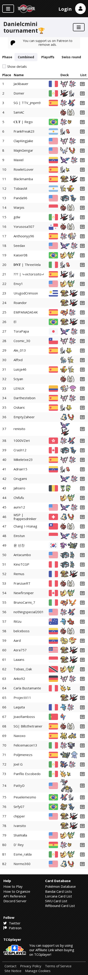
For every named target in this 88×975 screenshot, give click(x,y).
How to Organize (16, 891)
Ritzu (17, 621)
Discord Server (15, 901)
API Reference (14, 896)
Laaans (19, 659)
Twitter (14, 923)
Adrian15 (20, 469)
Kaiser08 (21, 255)
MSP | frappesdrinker (25, 517)
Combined (26, 57)
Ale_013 (20, 350)
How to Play (13, 886)
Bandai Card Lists (58, 891)
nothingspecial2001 (29, 612)
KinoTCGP (21, 564)
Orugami (20, 478)
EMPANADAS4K (26, 312)
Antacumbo (22, 554)
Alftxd (18, 359)
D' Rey (19, 844)
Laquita (19, 707)
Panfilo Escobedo (27, 773)
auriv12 (19, 507)
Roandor (20, 302)
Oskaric (19, 407)
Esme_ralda (23, 854)
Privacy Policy (30, 966)
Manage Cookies (38, 971)
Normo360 (22, 863)
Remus (19, 573)
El (15, 321)
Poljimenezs (23, 754)
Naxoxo (19, 735)
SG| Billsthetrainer (28, 726)
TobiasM (20, 188)
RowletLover (24, 169)
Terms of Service (58, 966)
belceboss (22, 631)
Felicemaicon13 (25, 745)
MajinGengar (23, 150)
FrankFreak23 (24, 131)
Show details (17, 66)
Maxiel (18, 160)
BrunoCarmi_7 (24, 602)
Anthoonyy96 (24, 236)
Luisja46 (20, 369)
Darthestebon (24, 398)
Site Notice (13, 971)
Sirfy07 (19, 806)
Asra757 (20, 650)
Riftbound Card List (60, 905)
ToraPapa (21, 331)
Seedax (19, 245)
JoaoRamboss (24, 716)
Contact (10, 966)
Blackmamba (23, 179)
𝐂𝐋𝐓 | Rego (23, 121)
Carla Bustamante (27, 688)
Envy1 (18, 283)
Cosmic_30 (22, 340)
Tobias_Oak (23, 669)
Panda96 (20, 198)
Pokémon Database (60, 886)
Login (65, 9)
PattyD (19, 785)
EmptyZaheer (24, 417)
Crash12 (20, 450)
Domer (19, 93)
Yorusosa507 (24, 226)
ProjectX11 (22, 697)
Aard (17, 640)
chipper (19, 816)
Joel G (18, 764)
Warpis (19, 207)
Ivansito (20, 825)
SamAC (19, 112)
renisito (19, 428)
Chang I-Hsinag (25, 526)
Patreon (14, 928)
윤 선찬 (19, 545)
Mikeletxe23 (23, 459)
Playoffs (47, 57)
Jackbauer (21, 83)
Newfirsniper (24, 593)
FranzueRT (22, 583)
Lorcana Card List (58, 896)
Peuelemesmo (25, 797)
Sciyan (18, 379)
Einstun (19, 535)
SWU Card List (56, 901)
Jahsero (19, 488)
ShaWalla (20, 835)
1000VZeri (22, 440)
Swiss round (71, 57)
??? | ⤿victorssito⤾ (29, 274)
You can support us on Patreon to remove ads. (47, 42)
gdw (17, 217)
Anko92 (19, 678)
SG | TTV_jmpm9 (27, 102)
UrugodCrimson (26, 293)
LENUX (19, 388)
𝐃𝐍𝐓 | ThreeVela (27, 264)
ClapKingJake (23, 141)
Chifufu (19, 497)
